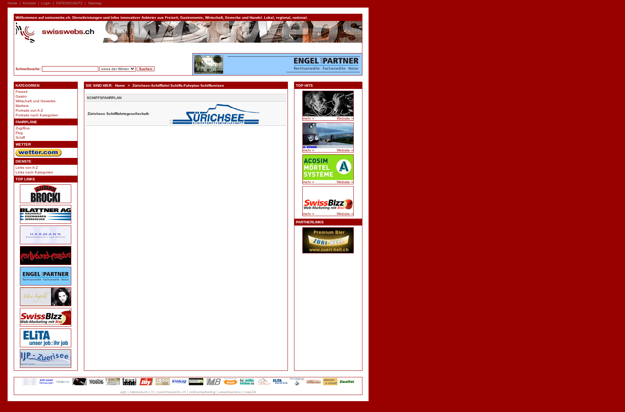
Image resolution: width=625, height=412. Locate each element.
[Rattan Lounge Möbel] (313, 384)
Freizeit (21, 92)
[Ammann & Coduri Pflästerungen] (330, 384)
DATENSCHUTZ (69, 3)
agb (123, 392)
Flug (19, 133)
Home (12, 3)
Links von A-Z (27, 167)
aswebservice (230, 392)
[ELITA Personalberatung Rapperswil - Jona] (280, 384)
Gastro (21, 96)
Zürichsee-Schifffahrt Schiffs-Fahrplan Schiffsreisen (178, 85)
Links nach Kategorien (34, 172)
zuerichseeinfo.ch (171, 392)
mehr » (308, 118)
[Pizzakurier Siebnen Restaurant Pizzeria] (263, 384)
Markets (22, 106)
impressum (139, 392)
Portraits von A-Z (29, 110)
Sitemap (95, 3)
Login (46, 3)
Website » (345, 118)
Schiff (20, 138)
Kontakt (29, 3)
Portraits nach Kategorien (37, 115)
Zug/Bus (23, 128)
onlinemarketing (202, 392)
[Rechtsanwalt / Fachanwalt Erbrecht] (29, 384)
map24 (250, 392)
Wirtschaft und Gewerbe (36, 101)
